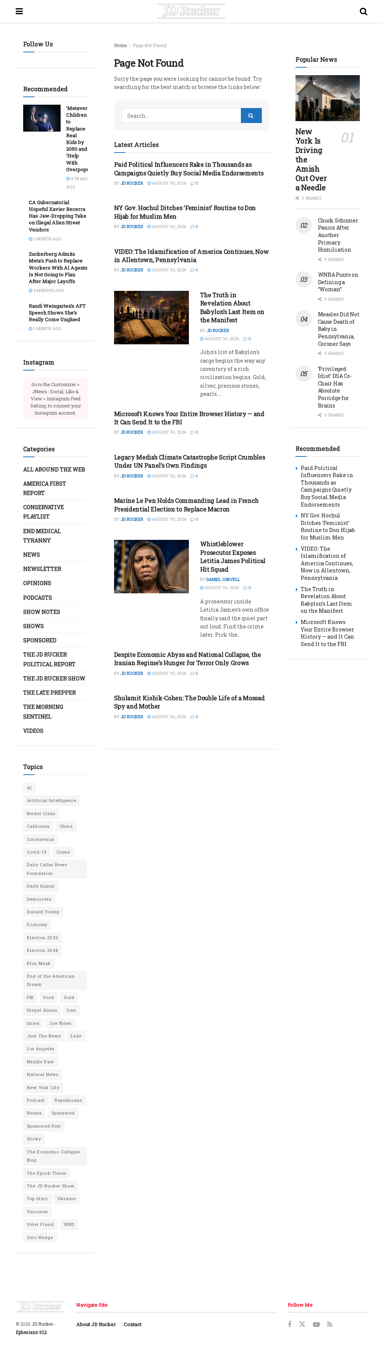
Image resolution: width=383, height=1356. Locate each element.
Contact (132, 1324)
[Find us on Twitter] (302, 1324)
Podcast (36, 1100)
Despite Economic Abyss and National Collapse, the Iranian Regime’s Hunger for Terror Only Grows (187, 659)
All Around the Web (54, 469)
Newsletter (42, 568)
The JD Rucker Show (54, 678)
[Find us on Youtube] (316, 1324)
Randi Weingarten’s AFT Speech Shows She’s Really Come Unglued (57, 312)
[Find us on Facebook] (289, 1324)
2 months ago (48, 290)
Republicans (68, 1100)
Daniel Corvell (223, 579)
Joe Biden (60, 1023)
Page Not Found (149, 45)
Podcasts (37, 597)
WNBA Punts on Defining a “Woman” (338, 282)
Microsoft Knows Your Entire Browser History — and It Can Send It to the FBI (327, 633)
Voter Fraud (40, 1224)
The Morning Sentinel (43, 711)
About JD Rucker (96, 1324)
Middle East (40, 1061)
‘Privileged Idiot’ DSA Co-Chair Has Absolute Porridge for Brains (335, 387)
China (66, 826)
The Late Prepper (49, 692)
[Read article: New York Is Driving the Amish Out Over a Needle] (327, 98)
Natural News (42, 1074)
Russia (34, 1113)
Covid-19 (37, 852)
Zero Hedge (40, 1237)
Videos (33, 730)
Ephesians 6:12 (31, 1332)
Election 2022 (42, 937)
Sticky (34, 1138)
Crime (63, 852)
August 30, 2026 (168, 183)
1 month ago (46, 239)
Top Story (37, 1198)
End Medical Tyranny (42, 536)
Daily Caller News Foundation (47, 869)
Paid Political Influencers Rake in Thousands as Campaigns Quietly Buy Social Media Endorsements (189, 168)
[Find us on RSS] (330, 1324)
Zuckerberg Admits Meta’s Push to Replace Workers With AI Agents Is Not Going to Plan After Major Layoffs (58, 267)
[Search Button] (363, 11)
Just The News (44, 1036)
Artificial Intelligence (51, 800)
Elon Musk (39, 963)
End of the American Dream (51, 980)
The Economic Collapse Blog (53, 1156)
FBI (30, 997)
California (38, 826)
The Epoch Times (46, 1173)
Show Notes (41, 611)
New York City (43, 1087)
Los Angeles (40, 1048)
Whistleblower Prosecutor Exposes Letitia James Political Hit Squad (233, 556)
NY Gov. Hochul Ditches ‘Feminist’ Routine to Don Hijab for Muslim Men (328, 526)
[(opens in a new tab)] (151, 317)
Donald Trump (43, 911)
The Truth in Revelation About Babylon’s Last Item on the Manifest (232, 307)
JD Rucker (131, 183)
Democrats (39, 899)
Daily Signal (41, 886)
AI (29, 787)
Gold (69, 997)
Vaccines (37, 1211)
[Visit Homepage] (191, 11)
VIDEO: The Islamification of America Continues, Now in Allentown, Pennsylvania (191, 255)
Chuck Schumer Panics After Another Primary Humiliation (338, 235)
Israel (33, 1023)
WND (69, 1224)
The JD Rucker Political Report (49, 659)
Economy (37, 924)
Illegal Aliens (42, 1010)
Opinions (37, 583)
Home (120, 45)
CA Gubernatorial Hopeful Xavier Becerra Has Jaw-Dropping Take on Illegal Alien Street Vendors (57, 216)
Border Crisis (41, 813)
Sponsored (39, 640)
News (31, 554)
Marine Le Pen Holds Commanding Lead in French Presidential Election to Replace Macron (186, 504)
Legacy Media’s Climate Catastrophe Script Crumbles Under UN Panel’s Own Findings (189, 461)
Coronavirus (40, 839)
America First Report (44, 488)
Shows (33, 626)
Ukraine (67, 1198)
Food (48, 997)
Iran (71, 1010)
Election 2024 (42, 950)
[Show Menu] (19, 11)
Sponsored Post (44, 1126)
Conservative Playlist (43, 512)
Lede (76, 1036)
